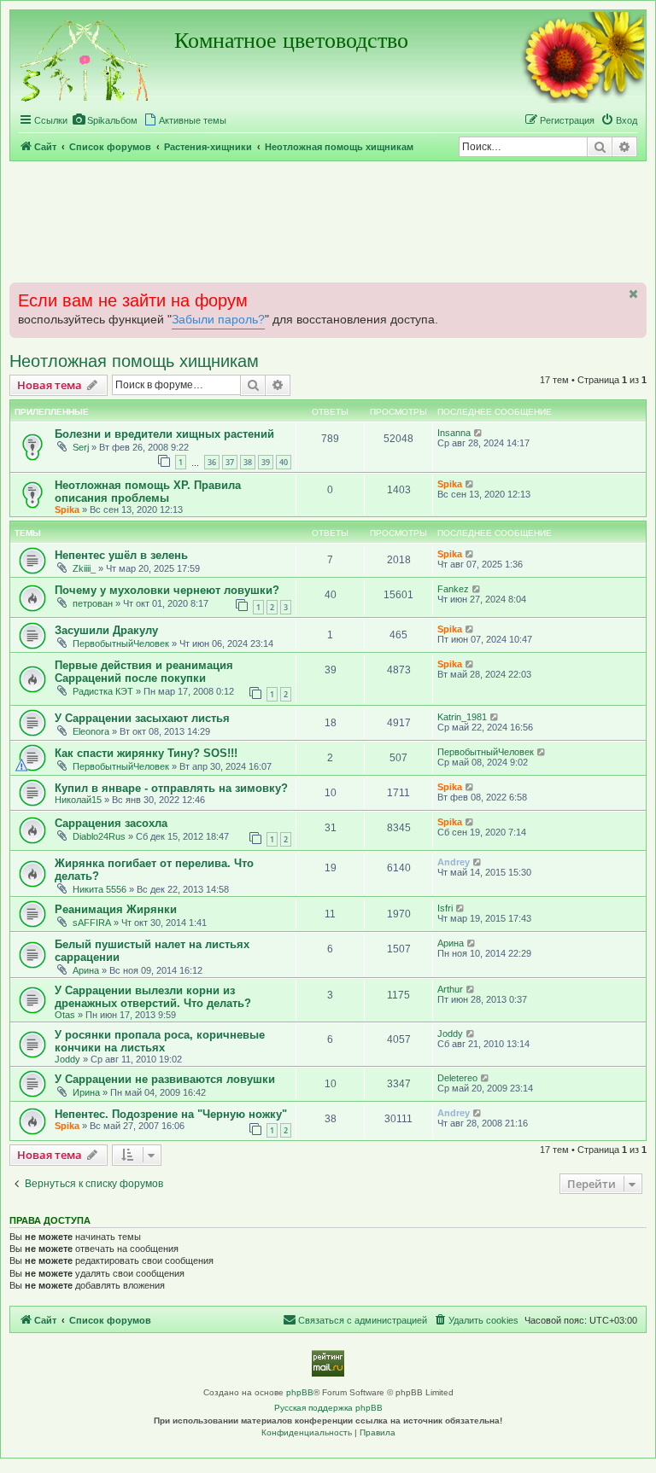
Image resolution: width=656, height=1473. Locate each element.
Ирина (86, 1092)
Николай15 (78, 800)
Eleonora (91, 731)
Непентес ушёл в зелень (121, 555)
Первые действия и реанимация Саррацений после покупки (144, 671)
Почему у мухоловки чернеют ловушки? (167, 590)
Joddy (67, 1059)
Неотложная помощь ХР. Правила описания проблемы (148, 491)
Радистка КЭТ (103, 691)
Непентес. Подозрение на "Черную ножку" (171, 1114)
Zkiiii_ (84, 568)
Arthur (450, 989)
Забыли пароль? (218, 319)
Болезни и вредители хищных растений (164, 434)
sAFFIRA (92, 922)
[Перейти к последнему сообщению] (478, 433)
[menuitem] (105, 120)
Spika (67, 509)
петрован (93, 603)
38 (247, 462)
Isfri (445, 908)
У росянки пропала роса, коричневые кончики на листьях (160, 1041)
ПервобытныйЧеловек (121, 643)
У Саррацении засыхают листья (142, 718)
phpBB (299, 1392)
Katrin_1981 (462, 717)
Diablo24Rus (99, 836)
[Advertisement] (328, 221)
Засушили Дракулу (106, 630)
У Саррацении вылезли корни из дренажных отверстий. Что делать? (153, 997)
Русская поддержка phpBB (328, 1407)
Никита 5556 (99, 889)
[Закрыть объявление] (632, 294)
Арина (86, 970)
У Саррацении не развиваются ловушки (165, 1079)
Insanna (454, 433)
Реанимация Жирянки (116, 909)
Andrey (453, 862)
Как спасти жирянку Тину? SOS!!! (146, 753)
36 (212, 462)
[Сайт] (85, 58)
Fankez (453, 589)
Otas (65, 1015)
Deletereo (457, 1078)
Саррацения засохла (111, 823)
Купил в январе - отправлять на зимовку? (171, 788)
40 (283, 462)
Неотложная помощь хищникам (134, 361)
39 (265, 462)
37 (230, 462)
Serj (81, 447)
